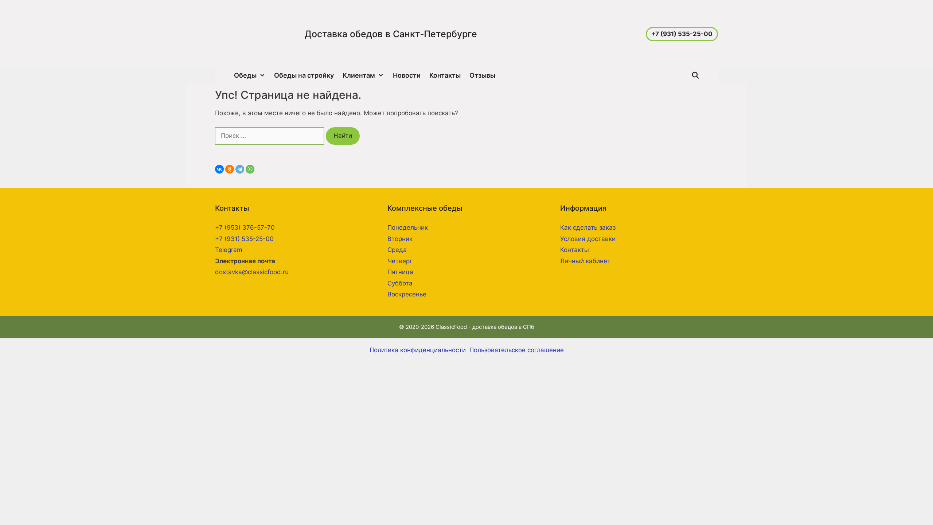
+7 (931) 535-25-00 (244, 238)
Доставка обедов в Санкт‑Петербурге (391, 33)
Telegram (229, 249)
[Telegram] (239, 169)
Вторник (400, 238)
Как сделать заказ (588, 227)
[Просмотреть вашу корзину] (711, 75)
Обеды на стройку (304, 75)
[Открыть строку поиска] (695, 75)
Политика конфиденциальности (418, 350)
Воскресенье (406, 294)
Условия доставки (588, 238)
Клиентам (359, 75)
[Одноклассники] (229, 169)
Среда (397, 249)
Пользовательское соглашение (516, 350)
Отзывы (482, 75)
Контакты (445, 75)
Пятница (400, 272)
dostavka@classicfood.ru (252, 272)
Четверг (400, 261)
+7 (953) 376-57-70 (245, 227)
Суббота (400, 283)
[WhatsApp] (250, 169)
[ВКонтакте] (219, 169)
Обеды (245, 75)
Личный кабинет (585, 261)
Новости (407, 75)
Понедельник (407, 227)
